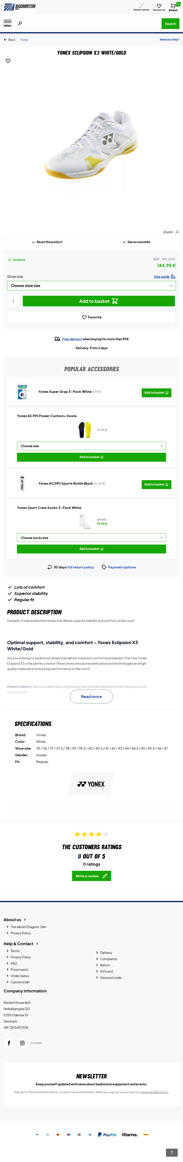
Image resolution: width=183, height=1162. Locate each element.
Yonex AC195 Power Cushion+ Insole (47, 416)
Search (170, 24)
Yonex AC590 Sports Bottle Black (65, 483)
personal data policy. (155, 1092)
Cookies (36, 1043)
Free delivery (72, 339)
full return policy (80, 567)
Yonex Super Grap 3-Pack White (65, 391)
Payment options (122, 567)
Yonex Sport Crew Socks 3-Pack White (49, 507)
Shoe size (15, 276)
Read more (91, 696)
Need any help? (169, 39)
